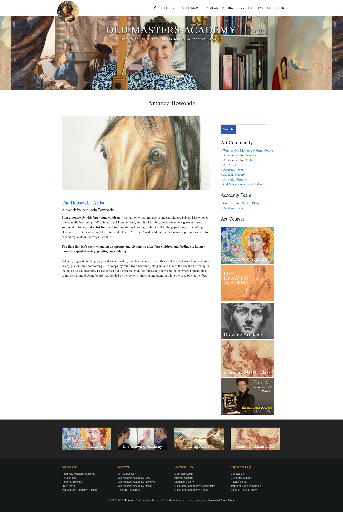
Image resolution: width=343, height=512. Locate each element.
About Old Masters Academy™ (80, 473)
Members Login (183, 473)
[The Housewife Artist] (136, 153)
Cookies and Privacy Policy (221, 500)
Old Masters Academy (134, 500)
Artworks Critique (235, 179)
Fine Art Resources (129, 489)
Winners (250, 155)
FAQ (260, 8)
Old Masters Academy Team (191, 489)
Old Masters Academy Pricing (79, 489)
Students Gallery (234, 174)
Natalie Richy (250, 203)
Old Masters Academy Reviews (243, 184)
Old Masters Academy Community (194, 485)
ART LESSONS (191, 8)
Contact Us (237, 473)
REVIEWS (212, 8)
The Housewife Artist (83, 202)
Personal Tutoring (72, 481)
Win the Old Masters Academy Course (248, 150)
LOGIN (280, 8)
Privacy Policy (239, 481)
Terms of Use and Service (246, 485)
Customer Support (241, 477)
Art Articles (230, 165)
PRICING (227, 8)
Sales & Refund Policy (244, 489)
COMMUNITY (245, 8)
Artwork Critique (183, 477)
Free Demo (68, 485)
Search (228, 129)
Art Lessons (69, 477)
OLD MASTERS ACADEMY (171, 29)
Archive (250, 160)
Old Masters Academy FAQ (134, 477)
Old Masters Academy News (135, 485)
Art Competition (127, 473)
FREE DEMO (169, 8)
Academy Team (233, 169)
